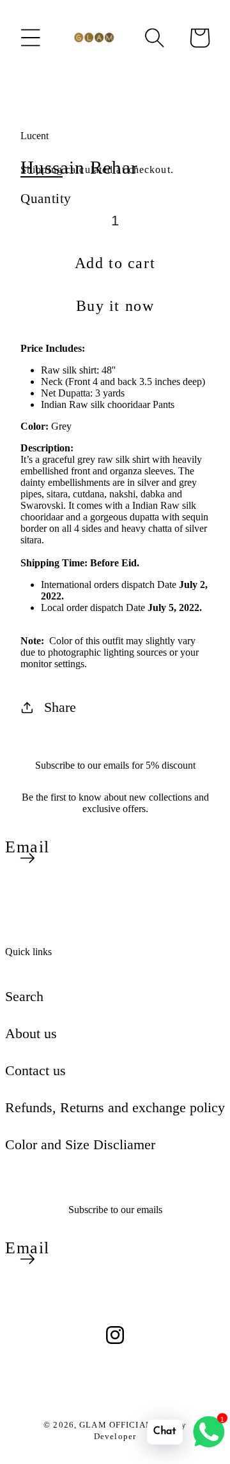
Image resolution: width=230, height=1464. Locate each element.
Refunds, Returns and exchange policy (115, 1107)
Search (24, 996)
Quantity (46, 198)
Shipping (41, 169)
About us (31, 1033)
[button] (30, 37)
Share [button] (60, 707)
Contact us (35, 1070)
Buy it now (115, 306)
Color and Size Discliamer (80, 1144)
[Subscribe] (27, 858)
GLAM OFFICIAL (116, 1425)
